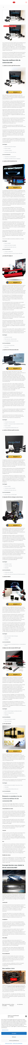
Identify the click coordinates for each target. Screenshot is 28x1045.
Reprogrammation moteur (8, 1004)
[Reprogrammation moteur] (14, 2)
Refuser (14, 1037)
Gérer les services (5, 1029)
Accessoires (20, 1004)
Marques (12, 1005)
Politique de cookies (8, 1043)
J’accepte (14, 979)
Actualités (4, 1005)
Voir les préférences (14, 1040)
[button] (26, 1016)
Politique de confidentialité (17, 1043)
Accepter (14, 1033)
